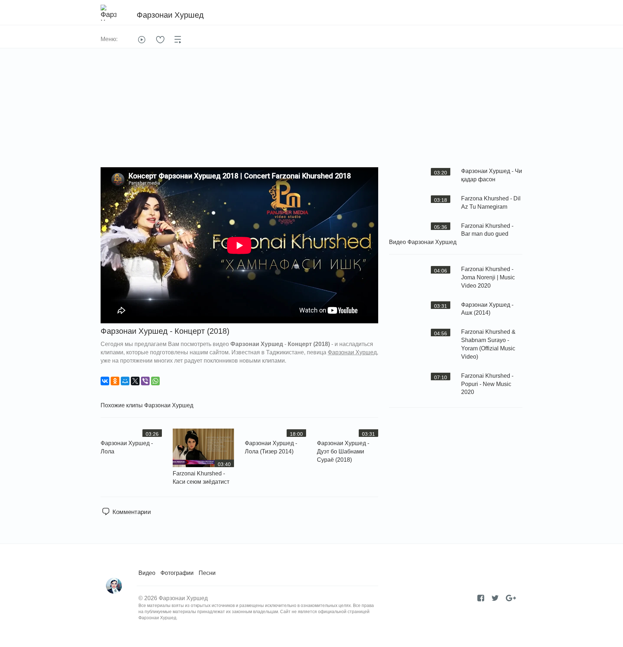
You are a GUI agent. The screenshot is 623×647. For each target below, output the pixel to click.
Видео (146, 573)
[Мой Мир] (125, 381)
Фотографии (177, 573)
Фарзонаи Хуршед (168, 405)
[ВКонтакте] (105, 381)
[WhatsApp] (155, 381)
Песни (207, 573)
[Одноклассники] (115, 381)
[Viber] (145, 381)
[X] (135, 381)
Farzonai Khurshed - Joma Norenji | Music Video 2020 (488, 277)
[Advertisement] (311, 113)
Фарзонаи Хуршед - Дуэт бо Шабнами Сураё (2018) (343, 451)
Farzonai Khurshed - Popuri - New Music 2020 (487, 384)
